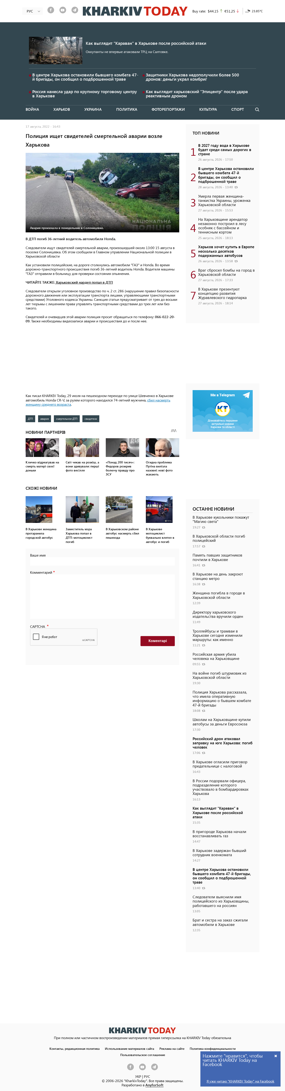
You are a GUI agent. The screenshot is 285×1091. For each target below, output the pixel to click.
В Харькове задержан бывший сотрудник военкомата (219, 852)
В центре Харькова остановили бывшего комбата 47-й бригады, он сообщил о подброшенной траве (85, 77)
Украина (93, 109)
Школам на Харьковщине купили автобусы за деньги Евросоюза (222, 721)
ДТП (30, 418)
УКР (138, 1076)
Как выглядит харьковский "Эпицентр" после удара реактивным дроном (197, 93)
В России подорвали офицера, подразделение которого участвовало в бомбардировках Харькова (220, 787)
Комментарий (41, 572)
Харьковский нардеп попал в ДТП (84, 282)
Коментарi (158, 641)
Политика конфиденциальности (213, 1048)
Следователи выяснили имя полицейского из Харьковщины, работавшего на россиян (221, 901)
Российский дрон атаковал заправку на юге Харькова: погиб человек (222, 742)
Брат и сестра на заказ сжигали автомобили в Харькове (220, 922)
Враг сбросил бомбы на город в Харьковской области (226, 272)
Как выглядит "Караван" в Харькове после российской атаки (146, 43)
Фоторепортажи (168, 109)
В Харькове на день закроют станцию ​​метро (218, 576)
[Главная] (135, 11)
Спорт (237, 109)
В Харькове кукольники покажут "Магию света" (221, 519)
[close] (275, 1055)
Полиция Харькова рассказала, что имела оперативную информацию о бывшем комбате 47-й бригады (222, 698)
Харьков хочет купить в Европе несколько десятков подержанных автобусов (226, 251)
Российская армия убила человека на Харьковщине (216, 656)
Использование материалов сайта (129, 1048)
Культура (208, 109)
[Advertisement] (102, 359)
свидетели (91, 418)
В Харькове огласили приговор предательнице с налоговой (220, 763)
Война (32, 109)
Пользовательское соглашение (142, 1055)
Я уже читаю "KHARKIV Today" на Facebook (240, 1081)
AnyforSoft (154, 1085)
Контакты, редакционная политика (74, 1048)
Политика (126, 109)
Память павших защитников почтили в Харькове (217, 557)
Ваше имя (38, 555)
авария (44, 418)
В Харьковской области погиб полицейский (219, 538)
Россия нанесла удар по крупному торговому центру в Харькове (84, 93)
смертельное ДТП (66, 418)
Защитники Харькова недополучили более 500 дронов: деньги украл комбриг (192, 77)
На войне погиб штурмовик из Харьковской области (219, 675)
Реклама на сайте (171, 1048)
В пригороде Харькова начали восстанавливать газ (219, 833)
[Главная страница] (142, 1030)
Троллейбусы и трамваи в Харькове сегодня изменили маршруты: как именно (217, 635)
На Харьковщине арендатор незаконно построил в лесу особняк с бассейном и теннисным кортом (223, 226)
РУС (147, 1076)
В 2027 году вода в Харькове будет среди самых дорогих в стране (224, 149)
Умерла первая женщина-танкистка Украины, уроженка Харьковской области (224, 200)
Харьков (61, 109)
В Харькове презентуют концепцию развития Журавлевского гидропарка (222, 293)
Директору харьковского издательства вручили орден (218, 614)
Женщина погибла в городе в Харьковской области (219, 595)
